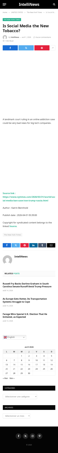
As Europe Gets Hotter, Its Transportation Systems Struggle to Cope (25, 300)
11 (44, 360)
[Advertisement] (29, 84)
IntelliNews (15, 37)
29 (22, 373)
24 (36, 369)
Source (13, 226)
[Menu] (4, 4)
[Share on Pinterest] (42, 47)
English (11, 337)
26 (51, 369)
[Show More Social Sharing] (52, 47)
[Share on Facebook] (10, 47)
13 (7, 364)
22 (22, 369)
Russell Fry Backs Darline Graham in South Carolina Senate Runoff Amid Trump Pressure (27, 285)
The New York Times (12, 20)
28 (14, 373)
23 (29, 369)
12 (51, 360)
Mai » (12, 378)
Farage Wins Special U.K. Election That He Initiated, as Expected (25, 316)
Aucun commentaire (43, 37)
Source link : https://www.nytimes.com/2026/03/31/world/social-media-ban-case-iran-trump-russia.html (29, 197)
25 (44, 369)
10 (36, 360)
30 (29, 373)
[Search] (53, 4)
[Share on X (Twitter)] (26, 47)
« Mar (5, 378)
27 (7, 373)
